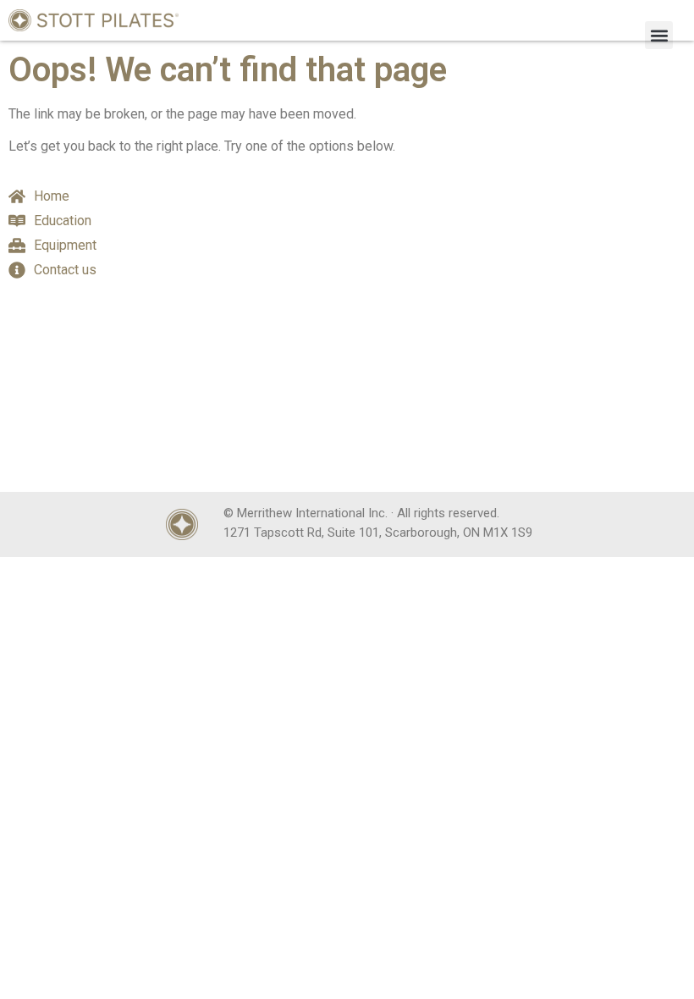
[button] (659, 35)
